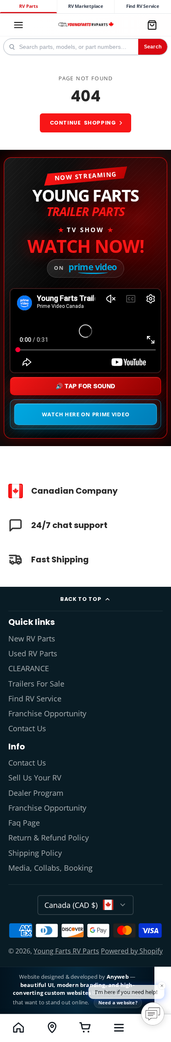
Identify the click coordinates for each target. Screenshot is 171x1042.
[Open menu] (119, 1027)
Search (152, 47)
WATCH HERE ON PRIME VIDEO (85, 414)
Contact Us (27, 728)
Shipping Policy (35, 853)
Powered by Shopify (132, 951)
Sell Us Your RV (34, 778)
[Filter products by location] (52, 1027)
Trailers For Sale (36, 684)
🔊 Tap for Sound (85, 386)
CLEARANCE (28, 668)
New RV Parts (31, 638)
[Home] (85, 25)
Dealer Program (36, 793)
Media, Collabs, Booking (50, 868)
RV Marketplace (85, 6)
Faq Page (24, 823)
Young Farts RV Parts (66, 951)
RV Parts (28, 6)
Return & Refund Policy (48, 838)
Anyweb (118, 976)
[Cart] (152, 25)
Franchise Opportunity (47, 713)
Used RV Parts (32, 653)
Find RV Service (142, 6)
